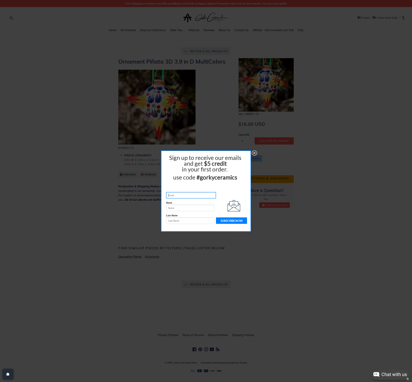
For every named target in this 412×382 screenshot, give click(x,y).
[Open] (7, 374)
